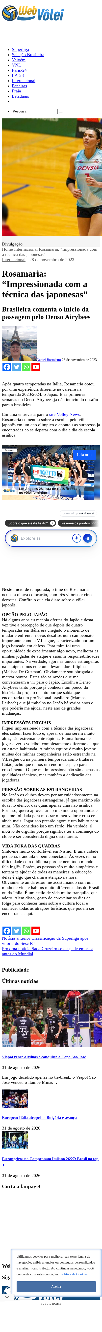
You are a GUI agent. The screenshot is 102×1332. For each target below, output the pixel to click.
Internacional (26, 249)
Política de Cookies (73, 1274)
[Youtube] (35, 367)
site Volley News (64, 414)
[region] (56, 1272)
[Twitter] (16, 367)
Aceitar (56, 1286)
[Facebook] (6, 367)
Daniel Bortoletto (49, 360)
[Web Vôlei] (33, 18)
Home (7, 249)
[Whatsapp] (26, 367)
